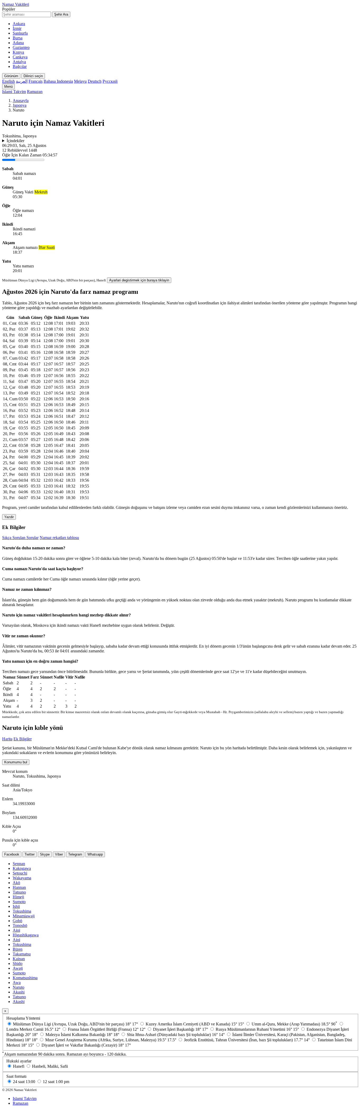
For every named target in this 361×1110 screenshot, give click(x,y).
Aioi (16, 930)
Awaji (18, 968)
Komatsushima (25, 978)
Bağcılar (20, 66)
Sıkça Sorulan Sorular (20, 537)
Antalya (19, 61)
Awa (17, 982)
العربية (21, 81)
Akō (16, 882)
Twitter (30, 854)
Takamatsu (22, 954)
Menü (8, 87)
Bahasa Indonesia (58, 81)
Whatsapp (95, 854)
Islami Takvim (14, 91)
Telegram (75, 854)
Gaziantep (21, 47)
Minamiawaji (24, 916)
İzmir (17, 28)
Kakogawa (22, 868)
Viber (59, 854)
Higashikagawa (26, 935)
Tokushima (22, 911)
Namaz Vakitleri (15, 4)
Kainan (19, 958)
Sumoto (19, 901)
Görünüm (11, 76)
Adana (18, 42)
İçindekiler (15, 140)
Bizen (17, 949)
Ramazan (35, 91)
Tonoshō (20, 925)
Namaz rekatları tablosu (59, 537)
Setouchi (20, 873)
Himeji (18, 897)
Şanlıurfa (20, 33)
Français (36, 81)
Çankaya (20, 57)
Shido (17, 963)
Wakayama (22, 878)
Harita (7, 739)
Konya (18, 52)
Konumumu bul (15, 762)
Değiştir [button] (167, 625)
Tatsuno (19, 892)
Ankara (19, 23)
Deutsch (94, 81)
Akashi (19, 992)
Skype (45, 854)
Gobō (17, 920)
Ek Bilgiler (22, 739)
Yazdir (9, 517)
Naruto (18, 987)
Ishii (16, 906)
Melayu (80, 81)
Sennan (19, 863)
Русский (110, 81)
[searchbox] (26, 14)
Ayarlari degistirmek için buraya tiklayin (139, 280)
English (8, 81)
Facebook (11, 854)
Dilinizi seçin (33, 76)
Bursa (17, 38)
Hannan (19, 887)
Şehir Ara (61, 14)
